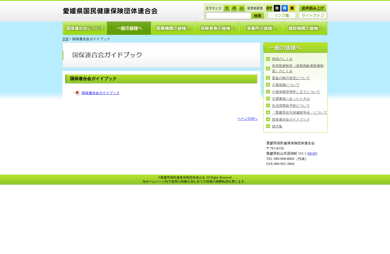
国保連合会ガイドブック (101, 93)
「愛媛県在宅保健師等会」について (299, 113)
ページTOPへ (247, 119)
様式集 (277, 126)
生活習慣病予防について (291, 106)
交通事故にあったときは (291, 99)
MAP (312, 153)
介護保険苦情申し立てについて (296, 92)
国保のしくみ (282, 59)
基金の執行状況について (291, 78)
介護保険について (286, 85)
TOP (65, 39)
